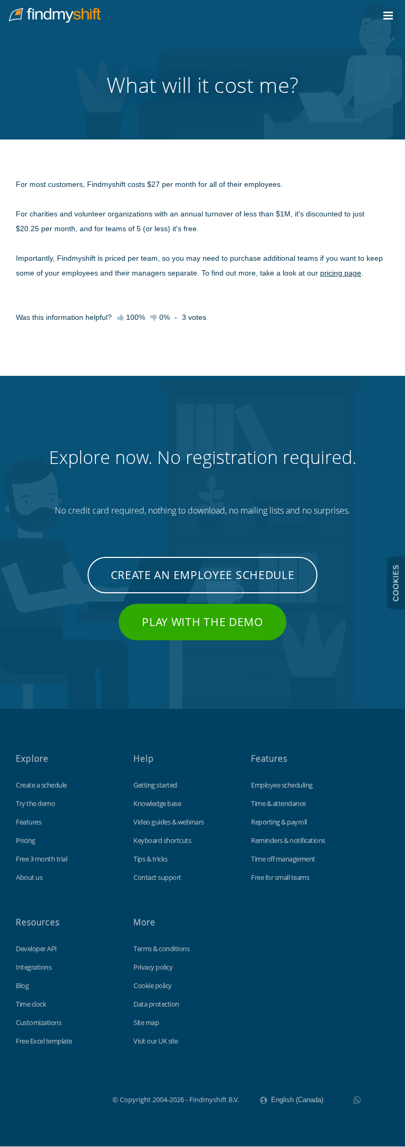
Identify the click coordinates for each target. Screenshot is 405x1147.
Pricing (25, 840)
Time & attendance (278, 803)
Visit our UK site (155, 1041)
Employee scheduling (282, 785)
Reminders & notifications (288, 840)
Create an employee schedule (203, 574)
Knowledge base (157, 803)
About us (29, 877)
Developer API (36, 948)
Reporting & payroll (279, 822)
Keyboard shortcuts (162, 840)
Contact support (157, 877)
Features (28, 822)
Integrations (33, 967)
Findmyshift (59, 1098)
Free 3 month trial (41, 859)
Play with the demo (202, 621)
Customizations (38, 1022)
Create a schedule (41, 785)
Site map (146, 1022)
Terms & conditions (161, 948)
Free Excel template (44, 1041)
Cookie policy (152, 985)
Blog (22, 985)
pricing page (340, 273)
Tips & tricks (150, 859)
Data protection (156, 1004)
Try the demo (35, 803)
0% (163, 317)
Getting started (155, 785)
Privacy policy (152, 967)
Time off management (283, 859)
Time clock (31, 1004)
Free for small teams (280, 877)
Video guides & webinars (168, 822)
